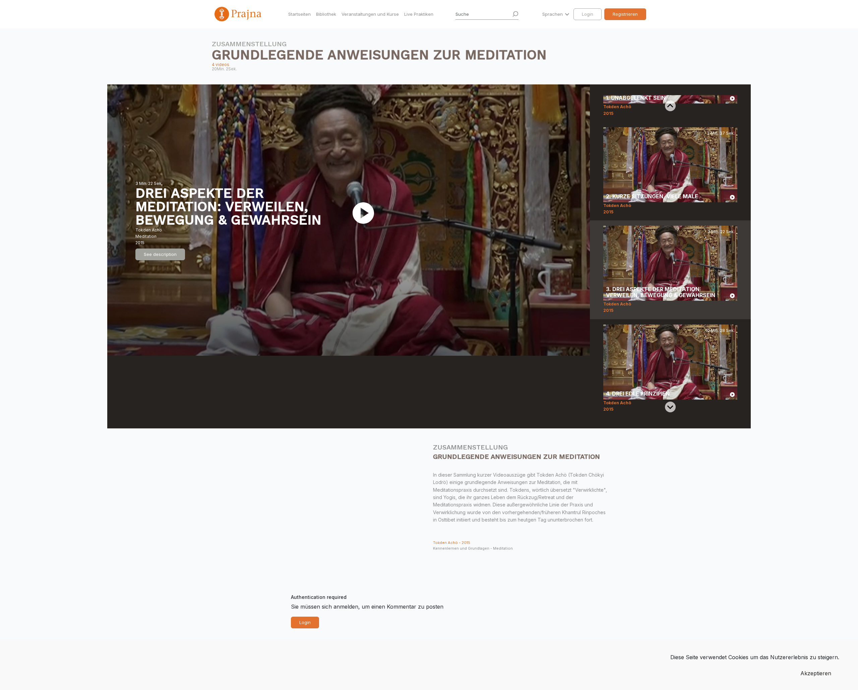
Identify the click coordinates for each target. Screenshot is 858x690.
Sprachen (553, 14)
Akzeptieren (815, 673)
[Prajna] (238, 14)
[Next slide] (670, 407)
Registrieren (625, 14)
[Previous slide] (670, 105)
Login (587, 14)
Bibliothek (326, 14)
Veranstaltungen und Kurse (370, 14)
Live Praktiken (418, 14)
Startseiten (299, 14)
